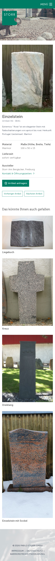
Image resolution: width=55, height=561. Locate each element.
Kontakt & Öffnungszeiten (17, 173)
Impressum (17, 551)
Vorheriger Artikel (12, 193)
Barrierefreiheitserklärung (27, 554)
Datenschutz (35, 551)
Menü (44, 4)
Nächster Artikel (34, 193)
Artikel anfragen (17, 183)
